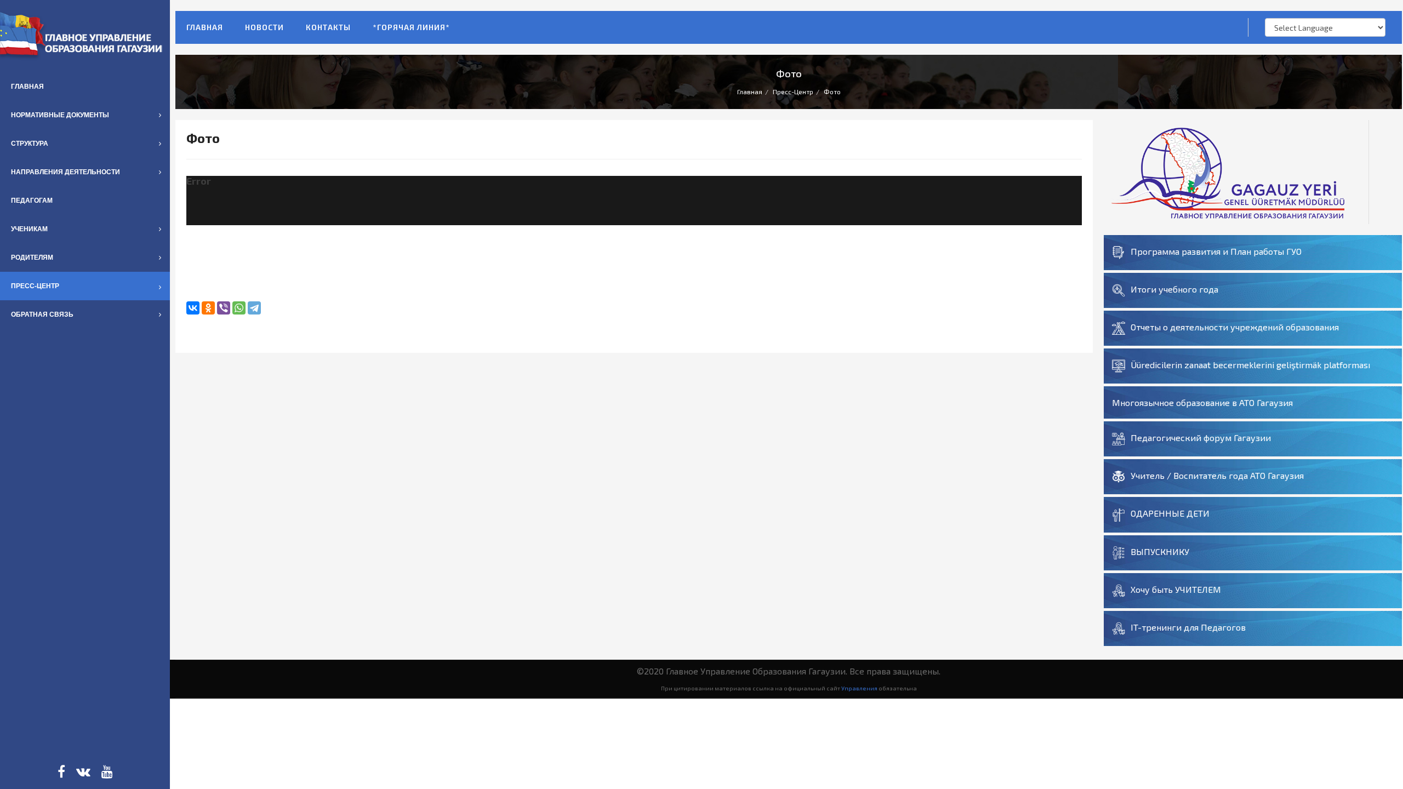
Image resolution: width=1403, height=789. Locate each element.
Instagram (83, 771)
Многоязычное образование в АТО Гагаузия (1202, 402)
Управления (859, 687)
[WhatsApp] (239, 308)
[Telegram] (254, 308)
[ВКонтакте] (192, 308)
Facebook (61, 771)
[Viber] (223, 308)
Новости (264, 27)
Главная (204, 27)
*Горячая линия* (411, 27)
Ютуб (107, 771)
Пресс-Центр (793, 91)
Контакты (328, 27)
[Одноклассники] (208, 308)
